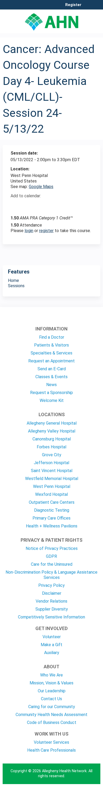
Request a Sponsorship (51, 392)
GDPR (51, 556)
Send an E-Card (52, 368)
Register (73, 5)
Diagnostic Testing (51, 510)
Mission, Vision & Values (51, 682)
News (51, 384)
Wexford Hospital (51, 494)
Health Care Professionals (51, 750)
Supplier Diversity (51, 609)
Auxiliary (51, 652)
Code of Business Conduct (51, 722)
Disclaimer (51, 593)
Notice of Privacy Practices (52, 548)
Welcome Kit (52, 400)
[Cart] (87, 7)
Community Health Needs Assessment (51, 714)
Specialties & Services (51, 353)
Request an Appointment (51, 360)
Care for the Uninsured (51, 564)
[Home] (51, 20)
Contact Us (51, 698)
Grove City (51, 454)
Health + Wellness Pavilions (51, 526)
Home (13, 280)
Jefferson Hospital (51, 462)
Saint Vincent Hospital (51, 470)
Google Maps (41, 186)
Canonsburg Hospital (51, 438)
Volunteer (52, 636)
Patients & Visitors (51, 345)
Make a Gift (51, 644)
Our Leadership (51, 690)
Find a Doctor (51, 337)
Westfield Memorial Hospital (51, 478)
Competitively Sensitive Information (51, 617)
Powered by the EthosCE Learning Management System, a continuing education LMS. (81, 793)
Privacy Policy (51, 585)
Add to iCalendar (39, 205)
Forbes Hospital (51, 446)
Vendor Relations (51, 601)
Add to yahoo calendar (27, 205)
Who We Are (51, 675)
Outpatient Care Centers (51, 502)
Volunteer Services (51, 742)
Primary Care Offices (51, 518)
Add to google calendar (16, 205)
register (46, 230)
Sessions (16, 285)
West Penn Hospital (51, 486)
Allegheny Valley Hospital (51, 431)
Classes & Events (51, 376)
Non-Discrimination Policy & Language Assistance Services (51, 575)
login (29, 230)
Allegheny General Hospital (52, 423)
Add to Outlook (52, 205)
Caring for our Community (51, 706)
